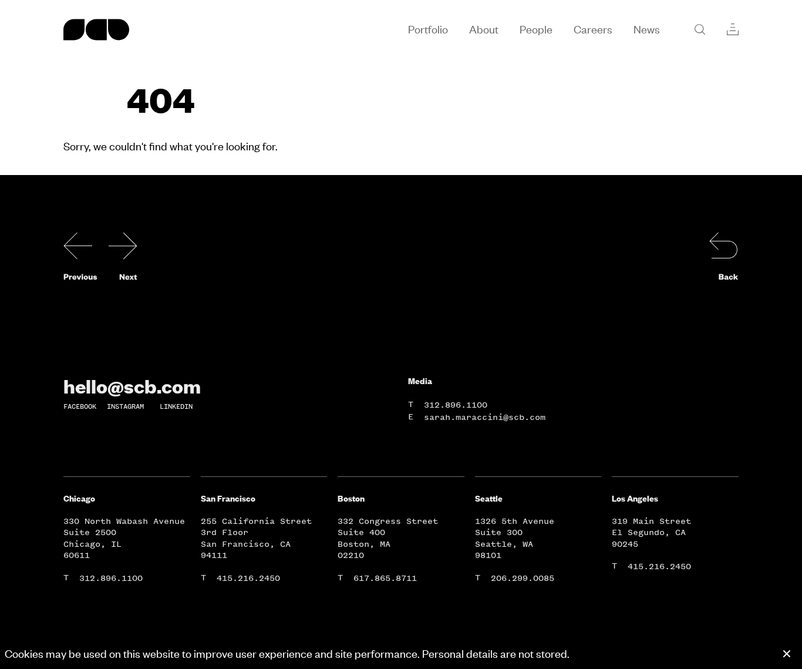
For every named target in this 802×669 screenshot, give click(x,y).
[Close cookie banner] (786, 653)
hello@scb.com (132, 385)
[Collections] (733, 29)
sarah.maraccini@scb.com (484, 417)
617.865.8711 (385, 578)
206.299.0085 (522, 578)
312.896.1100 (455, 405)
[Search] (700, 29)
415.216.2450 (248, 578)
